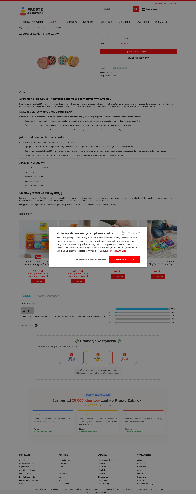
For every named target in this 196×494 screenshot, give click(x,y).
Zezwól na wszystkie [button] (125, 259)
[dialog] (98, 247)
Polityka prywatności (116, 250)
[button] (92, 259)
